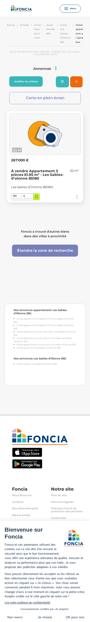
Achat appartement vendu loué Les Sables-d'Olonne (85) (46, 344)
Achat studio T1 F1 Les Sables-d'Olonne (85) (39, 348)
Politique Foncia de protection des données (66, 510)
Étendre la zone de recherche (45, 250)
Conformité (58, 518)
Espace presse (21, 515)
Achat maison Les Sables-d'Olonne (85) (37, 364)
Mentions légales (62, 502)
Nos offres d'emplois (25, 508)
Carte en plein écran (45, 98)
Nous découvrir (22, 495)
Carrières (17, 502)
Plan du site (59, 495)
